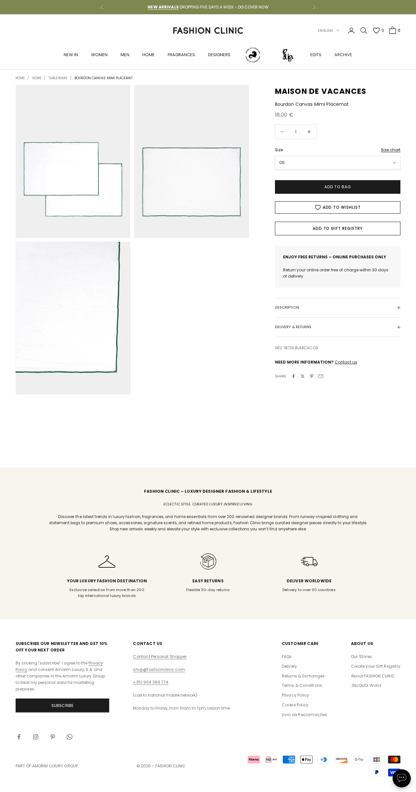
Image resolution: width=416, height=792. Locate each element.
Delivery (289, 666)
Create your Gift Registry (375, 666)
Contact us (346, 362)
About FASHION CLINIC (373, 676)
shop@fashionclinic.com (159, 669)
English (325, 30)
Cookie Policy (295, 705)
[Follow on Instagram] (35, 737)
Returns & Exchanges (303, 676)
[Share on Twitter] (302, 376)
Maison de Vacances (321, 91)
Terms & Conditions (302, 685)
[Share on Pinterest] (311, 376)
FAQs (287, 656)
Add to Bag (337, 187)
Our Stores (361, 656)
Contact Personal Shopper (160, 656)
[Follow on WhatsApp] (69, 737)
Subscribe (62, 705)
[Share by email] (320, 376)
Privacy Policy (295, 695)
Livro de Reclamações (304, 714)
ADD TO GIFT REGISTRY (338, 228)
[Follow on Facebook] (19, 737)
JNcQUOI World (366, 685)
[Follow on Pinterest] (52, 737)
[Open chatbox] (402, 778)
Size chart (390, 150)
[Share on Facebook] (293, 376)
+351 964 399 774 (150, 682)
